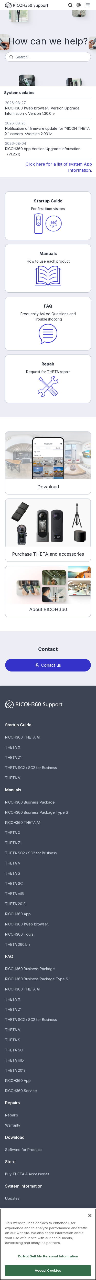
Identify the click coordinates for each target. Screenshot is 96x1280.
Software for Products (23, 1149)
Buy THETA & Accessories (27, 1174)
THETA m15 (14, 893)
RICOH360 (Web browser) (27, 924)
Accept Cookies (48, 1270)
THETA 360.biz (17, 944)
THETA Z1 (13, 757)
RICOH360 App (18, 914)
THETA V (12, 778)
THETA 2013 (15, 904)
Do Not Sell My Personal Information (48, 1256)
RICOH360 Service (21, 1091)
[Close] (89, 1215)
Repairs (11, 1115)
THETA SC (14, 883)
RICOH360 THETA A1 (22, 737)
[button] (70, 5)
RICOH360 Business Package (30, 802)
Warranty (12, 1125)
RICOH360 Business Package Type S (36, 812)
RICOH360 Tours (19, 934)
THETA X (12, 747)
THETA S (12, 873)
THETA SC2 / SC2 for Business (31, 767)
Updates (12, 1198)
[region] (48, 1244)
